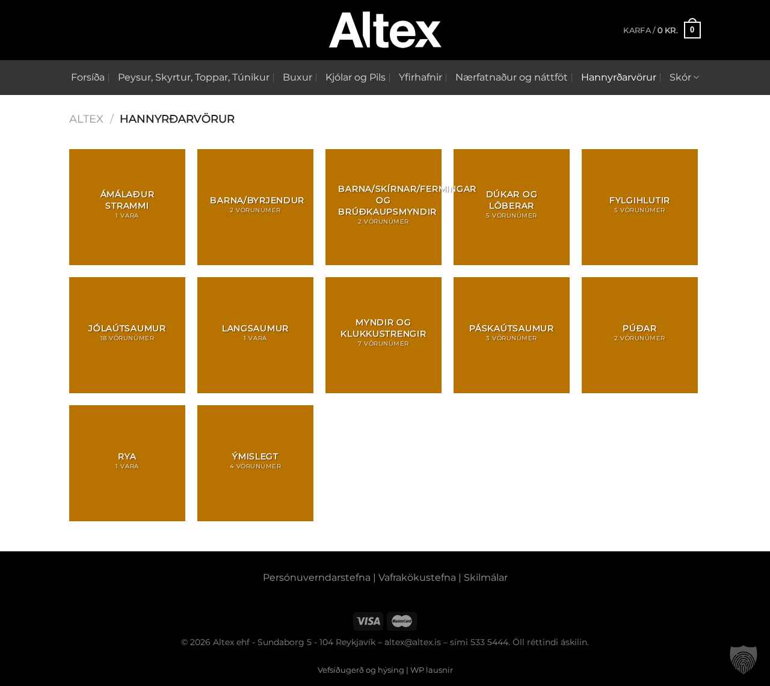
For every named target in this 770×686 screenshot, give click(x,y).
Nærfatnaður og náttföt (511, 77)
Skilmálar (486, 577)
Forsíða (88, 77)
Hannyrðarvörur (618, 77)
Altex (86, 119)
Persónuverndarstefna (317, 577)
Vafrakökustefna (417, 577)
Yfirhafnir (420, 77)
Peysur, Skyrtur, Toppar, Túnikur (194, 77)
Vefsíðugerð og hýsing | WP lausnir (385, 670)
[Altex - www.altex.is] (385, 30)
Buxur (297, 77)
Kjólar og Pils (355, 77)
